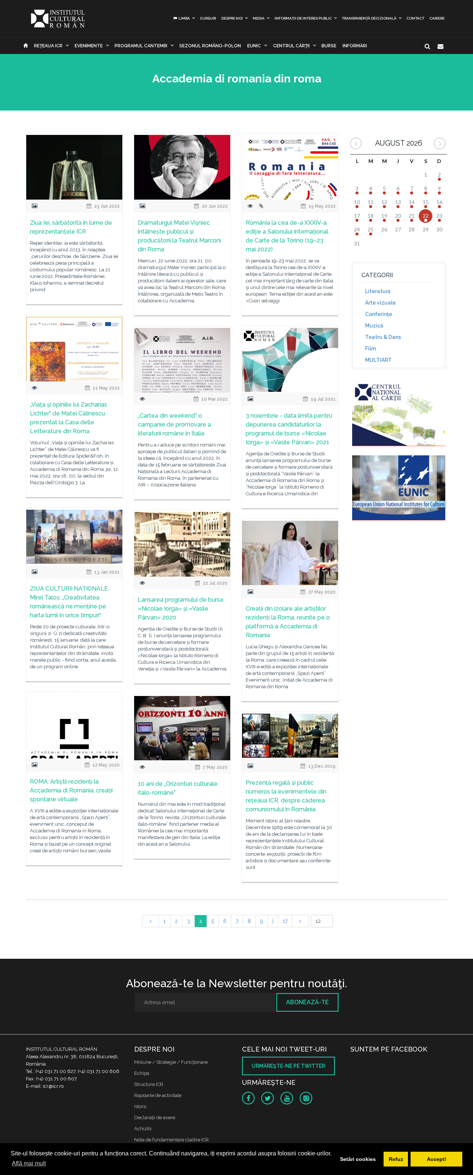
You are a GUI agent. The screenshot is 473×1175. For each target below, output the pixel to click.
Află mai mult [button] (29, 1163)
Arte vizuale (380, 303)
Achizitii (143, 1128)
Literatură (378, 291)
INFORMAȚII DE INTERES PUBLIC (303, 18)
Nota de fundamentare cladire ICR (171, 1139)
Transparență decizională (369, 18)
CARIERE (437, 18)
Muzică (374, 326)
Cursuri (208, 18)
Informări (355, 45)
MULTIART (378, 360)
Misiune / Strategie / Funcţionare (171, 1062)
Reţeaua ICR (48, 45)
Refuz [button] (396, 1159)
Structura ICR (148, 1084)
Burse (328, 45)
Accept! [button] (436, 1159)
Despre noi (232, 18)
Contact (415, 18)
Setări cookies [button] (358, 1159)
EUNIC (254, 45)
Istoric (140, 1106)
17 (285, 921)
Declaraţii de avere (154, 1117)
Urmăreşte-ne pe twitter (288, 1066)
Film (370, 349)
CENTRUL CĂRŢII (291, 45)
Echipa (141, 1073)
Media (259, 18)
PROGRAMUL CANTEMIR (141, 45)
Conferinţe (378, 314)
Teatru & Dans (383, 337)
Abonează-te (307, 1002)
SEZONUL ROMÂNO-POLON (210, 45)
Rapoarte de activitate (157, 1095)
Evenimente (89, 45)
